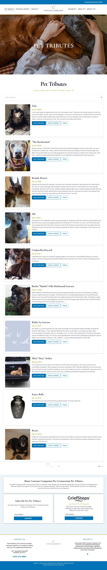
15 (58, 466)
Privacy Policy (46, 565)
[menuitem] (9, 9)
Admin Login (61, 565)
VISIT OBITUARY (38, 123)
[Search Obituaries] (100, 97)
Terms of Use (53, 565)
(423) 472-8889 (19, 557)
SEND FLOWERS (53, 123)
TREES (64, 123)
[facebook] (87, 554)
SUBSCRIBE (28, 518)
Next (99, 466)
